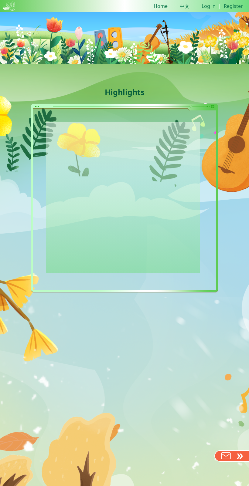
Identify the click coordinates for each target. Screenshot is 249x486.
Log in (209, 6)
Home (161, 6)
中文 (184, 6)
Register (233, 6)
